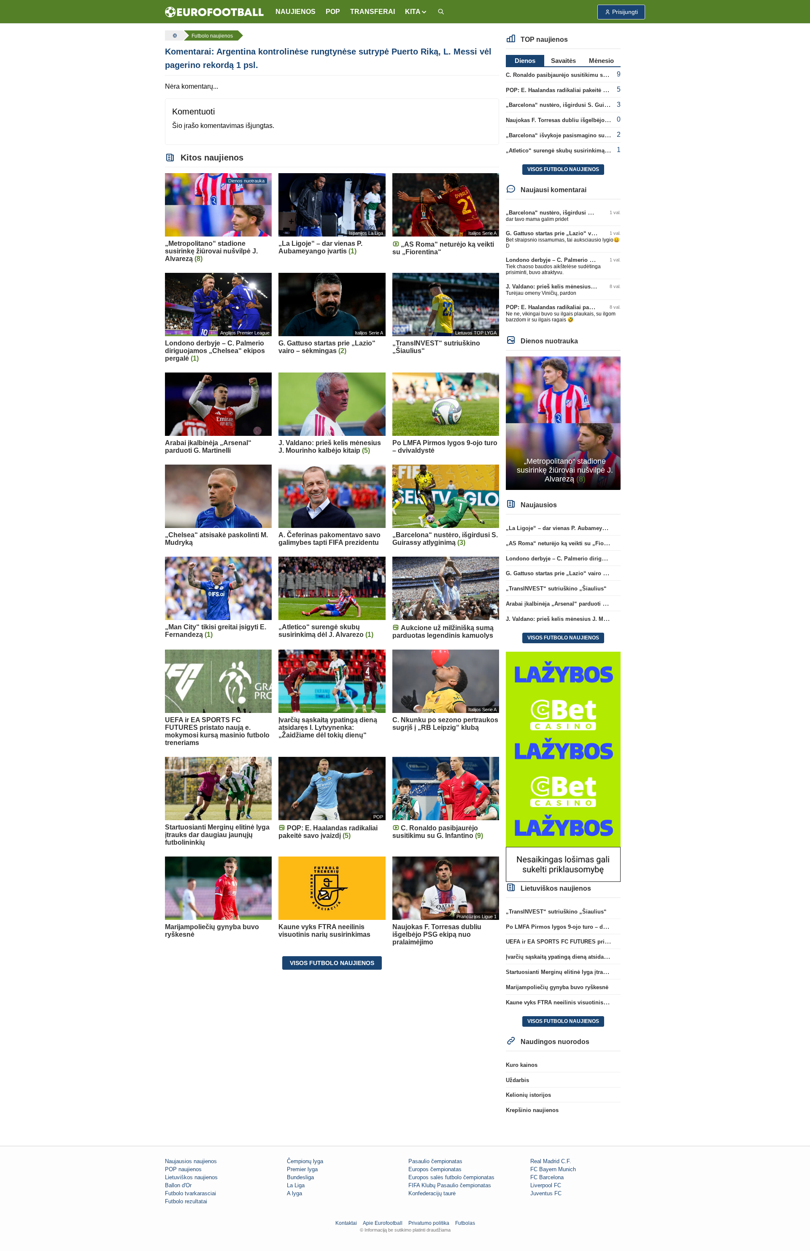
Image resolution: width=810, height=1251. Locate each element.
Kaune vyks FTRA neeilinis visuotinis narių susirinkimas (580, 1002)
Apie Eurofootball (382, 1223)
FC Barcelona (547, 1177)
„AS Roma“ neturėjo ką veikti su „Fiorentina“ (565, 543)
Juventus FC (546, 1193)
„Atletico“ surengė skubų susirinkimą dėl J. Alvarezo (575, 150)
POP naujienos (183, 1169)
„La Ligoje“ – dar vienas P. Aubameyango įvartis (569, 528)
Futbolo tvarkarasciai (190, 1193)
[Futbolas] (174, 35)
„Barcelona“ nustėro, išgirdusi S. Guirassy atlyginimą (576, 105)
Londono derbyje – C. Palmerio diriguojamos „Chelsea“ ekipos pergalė (599, 558)
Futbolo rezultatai (186, 1201)
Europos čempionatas (435, 1169)
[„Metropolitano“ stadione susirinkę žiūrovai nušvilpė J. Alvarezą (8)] (563, 422)
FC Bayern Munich (553, 1169)
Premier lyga (302, 1169)
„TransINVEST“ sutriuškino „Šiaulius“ (556, 588)
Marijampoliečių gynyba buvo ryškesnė (557, 987)
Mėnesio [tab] (601, 60)
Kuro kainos (521, 1065)
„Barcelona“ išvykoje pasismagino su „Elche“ (566, 135)
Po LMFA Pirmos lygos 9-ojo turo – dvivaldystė (567, 927)
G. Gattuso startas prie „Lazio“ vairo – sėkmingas (571, 233)
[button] (416, 12)
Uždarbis (517, 1080)
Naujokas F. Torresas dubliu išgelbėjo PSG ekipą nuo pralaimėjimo (594, 120)
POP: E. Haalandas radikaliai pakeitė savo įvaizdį (570, 90)
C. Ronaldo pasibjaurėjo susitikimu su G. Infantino (572, 75)
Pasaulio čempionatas (435, 1161)
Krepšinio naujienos (532, 1110)
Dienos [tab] (525, 60)
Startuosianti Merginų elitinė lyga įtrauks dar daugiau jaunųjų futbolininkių (604, 972)
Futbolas (465, 1223)
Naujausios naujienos (191, 1161)
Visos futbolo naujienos (332, 963)
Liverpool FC (545, 1185)
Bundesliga (300, 1177)
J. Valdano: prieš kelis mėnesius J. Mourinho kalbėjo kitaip (583, 286)
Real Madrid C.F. (550, 1161)
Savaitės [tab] (563, 60)
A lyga (294, 1193)
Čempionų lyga (305, 1161)
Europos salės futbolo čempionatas (451, 1177)
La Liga (296, 1185)
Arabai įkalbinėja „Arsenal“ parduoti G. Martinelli (570, 604)
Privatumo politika (428, 1223)
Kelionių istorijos (528, 1095)
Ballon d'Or (178, 1185)
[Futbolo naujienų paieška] (440, 12)
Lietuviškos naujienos (191, 1177)
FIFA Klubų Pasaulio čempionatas (449, 1185)
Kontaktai (346, 1223)
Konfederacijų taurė (432, 1193)
